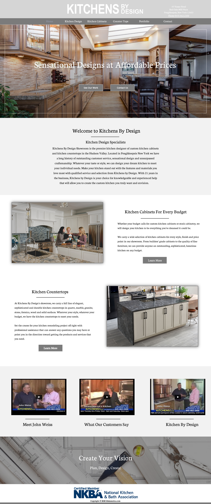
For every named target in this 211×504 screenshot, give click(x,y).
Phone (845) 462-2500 (178, 15)
